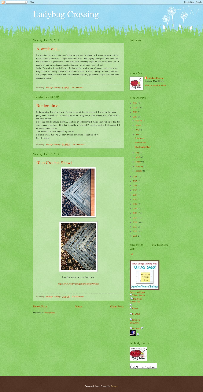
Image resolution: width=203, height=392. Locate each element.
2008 (135, 222)
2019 (135, 116)
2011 (135, 208)
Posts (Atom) (49, 312)
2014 (135, 194)
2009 (135, 217)
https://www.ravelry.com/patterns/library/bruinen (78, 283)
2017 (135, 181)
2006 (135, 231)
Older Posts (117, 306)
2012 (135, 203)
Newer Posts (40, 306)
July (137, 129)
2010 (135, 213)
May (138, 152)
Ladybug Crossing (66, 14)
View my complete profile (155, 85)
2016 (135, 185)
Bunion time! (48, 105)
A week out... (48, 49)
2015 (135, 190)
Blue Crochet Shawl (54, 162)
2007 (135, 226)
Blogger (114, 386)
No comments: (78, 87)
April (138, 157)
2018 (135, 176)
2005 (135, 235)
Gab (131, 253)
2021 (135, 107)
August (139, 125)
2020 (135, 112)
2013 (135, 199)
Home (78, 306)
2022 (135, 103)
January (139, 170)
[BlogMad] (135, 314)
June (138, 134)
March (138, 161)
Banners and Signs (137, 292)
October (139, 120)
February (140, 166)
